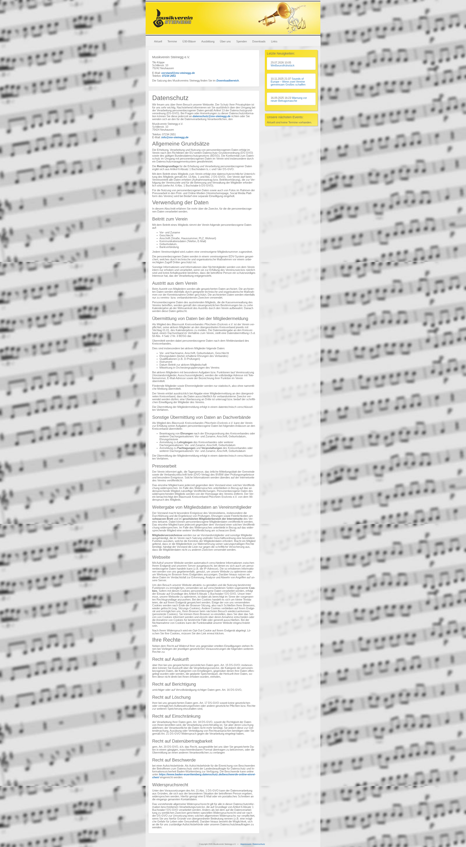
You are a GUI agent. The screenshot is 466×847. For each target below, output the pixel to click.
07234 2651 (169, 75)
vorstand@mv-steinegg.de (178, 72)
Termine (172, 41)
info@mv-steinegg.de (174, 137)
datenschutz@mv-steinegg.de (211, 116)
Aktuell (158, 41)
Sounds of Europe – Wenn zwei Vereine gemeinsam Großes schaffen (288, 81)
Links (274, 41)
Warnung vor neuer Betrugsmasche (289, 99)
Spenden (241, 41)
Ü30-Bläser (189, 41)
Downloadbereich (227, 80)
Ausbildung (207, 41)
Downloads (259, 41)
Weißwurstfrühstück (283, 65)
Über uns (225, 41)
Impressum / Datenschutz (252, 844)
